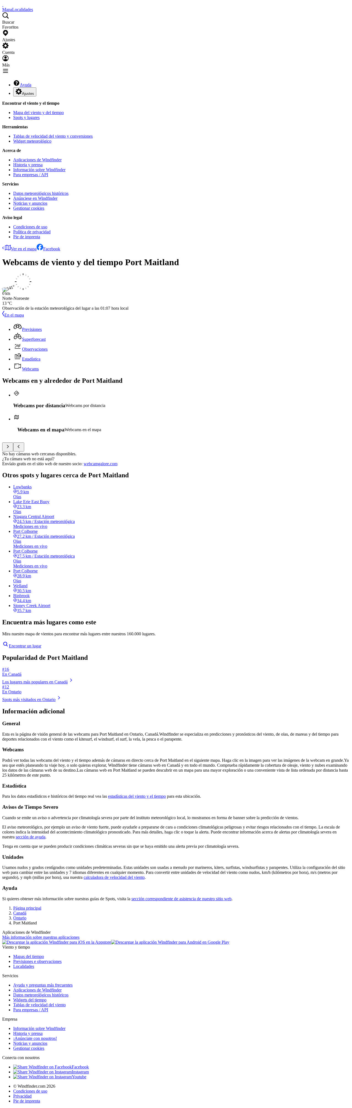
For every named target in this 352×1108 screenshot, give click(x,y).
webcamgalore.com (100, 463)
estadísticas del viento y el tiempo (137, 796)
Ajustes (28, 94)
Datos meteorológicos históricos (40, 193)
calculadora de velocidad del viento (114, 877)
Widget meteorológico (32, 141)
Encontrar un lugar (25, 646)
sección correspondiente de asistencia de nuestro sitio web (181, 898)
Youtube (79, 1076)
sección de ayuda (30, 837)
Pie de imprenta (26, 236)
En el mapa (14, 315)
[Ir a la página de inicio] (2, 4)
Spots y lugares (26, 117)
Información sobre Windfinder (39, 169)
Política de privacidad (32, 231)
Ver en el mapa (24, 248)
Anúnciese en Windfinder (35, 198)
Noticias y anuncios (30, 203)
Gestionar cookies (28, 208)
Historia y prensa (28, 164)
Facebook (51, 248)
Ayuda (25, 84)
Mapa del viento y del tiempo (38, 112)
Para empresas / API (30, 174)
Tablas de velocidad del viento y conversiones (53, 136)
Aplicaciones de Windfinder (37, 159)
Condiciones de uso (30, 227)
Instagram (80, 1072)
